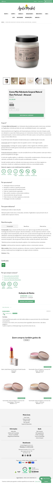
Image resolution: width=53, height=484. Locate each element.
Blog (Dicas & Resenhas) (13, 436)
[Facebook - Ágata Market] (23, 455)
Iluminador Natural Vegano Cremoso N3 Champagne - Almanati (13, 401)
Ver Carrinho (27, 422)
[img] (5, 311)
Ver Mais (26, 340)
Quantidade (12, 107)
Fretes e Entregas (40, 434)
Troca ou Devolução (39, 436)
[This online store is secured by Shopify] (17, 473)
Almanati (11, 97)
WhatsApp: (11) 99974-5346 (26, 447)
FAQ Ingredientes (40, 433)
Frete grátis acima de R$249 (11, 276)
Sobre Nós (13, 431)
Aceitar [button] (46, 481)
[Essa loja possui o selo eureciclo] (24, 473)
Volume (11, 102)
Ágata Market (20, 477)
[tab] (9, 226)
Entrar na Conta (26, 419)
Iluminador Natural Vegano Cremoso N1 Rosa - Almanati (39, 370)
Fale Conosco (39, 431)
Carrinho (48, 1)
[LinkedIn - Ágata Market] (30, 455)
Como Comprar (39, 438)
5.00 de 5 (30, 296)
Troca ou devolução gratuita (11, 278)
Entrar (35, 1)
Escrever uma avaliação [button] (26, 301)
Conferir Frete (26, 420)
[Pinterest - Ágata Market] (28, 455)
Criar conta (40, 1)
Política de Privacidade (13, 433)
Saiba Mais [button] (38, 481)
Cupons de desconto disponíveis (12, 280)
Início (2, 22)
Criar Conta (26, 417)
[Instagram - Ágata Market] (25, 455)
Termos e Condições (13, 434)
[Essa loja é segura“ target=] (34, 473)
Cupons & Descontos (26, 424)
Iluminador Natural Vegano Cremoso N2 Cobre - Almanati (39, 401)
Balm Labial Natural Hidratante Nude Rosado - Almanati (13, 370)
